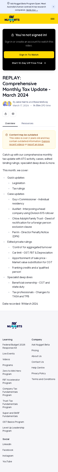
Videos (6, 359)
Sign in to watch (29, 54)
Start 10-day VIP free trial (27, 62)
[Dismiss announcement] (53, 7)
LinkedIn (7, 444)
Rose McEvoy (40, 101)
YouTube (7, 461)
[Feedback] (13, 114)
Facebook (8, 449)
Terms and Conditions (43, 379)
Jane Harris (22, 101)
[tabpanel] (29, 218)
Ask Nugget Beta (41, 344)
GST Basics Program (13, 421)
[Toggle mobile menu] (52, 19)
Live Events (9, 353)
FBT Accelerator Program (11, 381)
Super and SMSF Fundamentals (11, 414)
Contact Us (38, 361)
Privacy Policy (39, 373)
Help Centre (38, 367)
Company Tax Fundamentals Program (10, 392)
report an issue (35, 144)
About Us (37, 356)
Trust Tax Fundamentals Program (10, 404)
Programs (8, 365)
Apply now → (32, 10)
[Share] (6, 114)
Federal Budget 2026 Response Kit (14, 346)
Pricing (35, 350)
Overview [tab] (10, 123)
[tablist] (29, 123)
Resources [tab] (27, 123)
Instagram (8, 455)
